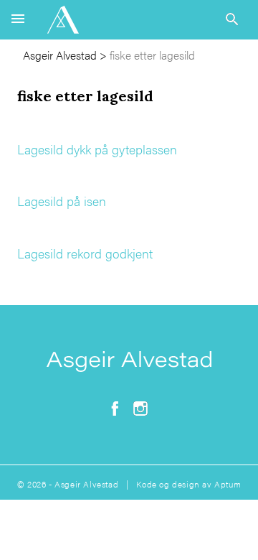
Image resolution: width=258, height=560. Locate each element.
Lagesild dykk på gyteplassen (97, 149)
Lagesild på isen (61, 201)
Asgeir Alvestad (60, 55)
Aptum (227, 483)
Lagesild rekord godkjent (85, 253)
